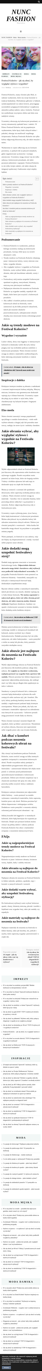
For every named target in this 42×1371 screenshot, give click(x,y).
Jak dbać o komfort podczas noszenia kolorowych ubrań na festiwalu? (19, 210)
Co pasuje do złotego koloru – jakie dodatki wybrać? (20, 1178)
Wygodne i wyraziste (12, 187)
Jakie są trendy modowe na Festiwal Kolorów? (18, 184)
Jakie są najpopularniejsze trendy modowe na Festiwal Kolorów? (19, 218)
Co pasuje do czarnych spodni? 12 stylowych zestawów (21, 1174)
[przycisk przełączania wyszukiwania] (39, 2)
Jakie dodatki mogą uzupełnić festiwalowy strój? (18, 200)
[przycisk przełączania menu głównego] (21, 31)
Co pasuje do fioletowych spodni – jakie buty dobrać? (20, 1163)
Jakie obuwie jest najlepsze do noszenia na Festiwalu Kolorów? (20, 204)
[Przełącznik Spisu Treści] (36, 178)
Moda (26, 74)
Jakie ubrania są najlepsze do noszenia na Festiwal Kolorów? (21, 222)
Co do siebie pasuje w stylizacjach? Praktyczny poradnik (21, 1159)
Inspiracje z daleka (11, 189)
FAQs (5, 214)
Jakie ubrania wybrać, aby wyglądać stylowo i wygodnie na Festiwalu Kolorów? (17, 196)
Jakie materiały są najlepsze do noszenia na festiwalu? (19, 232)
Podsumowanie (10, 182)
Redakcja (8, 87)
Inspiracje (17, 74)
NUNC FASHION (21, 15)
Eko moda (8, 192)
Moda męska (16, 76)
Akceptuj (6, 1367)
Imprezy (6, 74)
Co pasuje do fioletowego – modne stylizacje (17, 1155)
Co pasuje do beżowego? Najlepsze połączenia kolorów (21, 1144)
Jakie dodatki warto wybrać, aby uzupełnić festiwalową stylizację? (19, 227)
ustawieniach (6, 1364)
